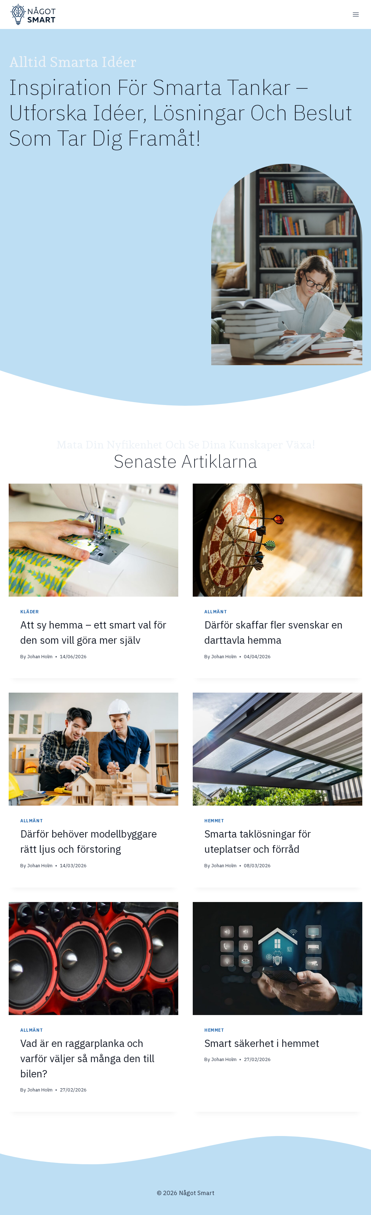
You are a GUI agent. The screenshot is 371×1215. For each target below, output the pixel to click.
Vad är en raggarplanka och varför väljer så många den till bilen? (87, 1058)
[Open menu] (355, 14)
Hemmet (214, 820)
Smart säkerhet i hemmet (263, 1043)
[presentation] (93, 540)
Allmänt (215, 611)
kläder (29, 611)
